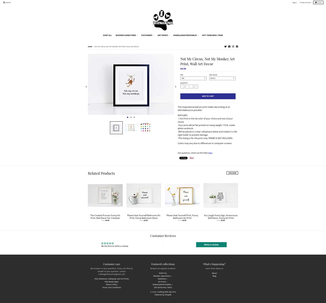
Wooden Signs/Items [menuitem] (126, 35)
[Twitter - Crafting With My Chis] (225, 46)
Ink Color (213, 75)
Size (181, 75)
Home (90, 47)
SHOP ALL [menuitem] (107, 35)
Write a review (211, 244)
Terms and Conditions (111, 287)
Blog (214, 276)
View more (232, 173)
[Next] (175, 86)
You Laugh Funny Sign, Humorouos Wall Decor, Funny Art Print (221, 216)
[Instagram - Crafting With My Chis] (233, 46)
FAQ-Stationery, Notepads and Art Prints (111, 279)
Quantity (184, 83)
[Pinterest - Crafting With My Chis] (237, 46)
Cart (319, 2)
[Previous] (86, 86)
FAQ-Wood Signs (112, 281)
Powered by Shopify (163, 294)
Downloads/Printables (162, 284)
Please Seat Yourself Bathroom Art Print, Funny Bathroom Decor (143, 216)
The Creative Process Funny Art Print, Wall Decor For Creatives (105, 216)
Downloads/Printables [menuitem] (185, 35)
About (214, 273)
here (210, 153)
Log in (294, 2)
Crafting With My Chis (166, 292)
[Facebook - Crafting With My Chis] (229, 46)
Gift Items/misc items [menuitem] (212, 35)
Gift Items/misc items (163, 287)
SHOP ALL (163, 273)
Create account (305, 2)
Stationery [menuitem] (146, 35)
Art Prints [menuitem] (163, 35)
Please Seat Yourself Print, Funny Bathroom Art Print (182, 216)
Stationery (162, 279)
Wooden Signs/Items (162, 276)
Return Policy (111, 284)
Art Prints (162, 281)
